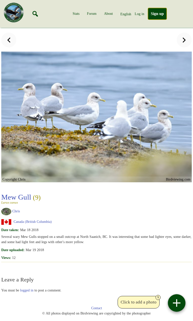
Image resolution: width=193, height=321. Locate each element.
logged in (26, 290)
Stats (76, 14)
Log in (139, 14)
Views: (6, 258)
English (125, 14)
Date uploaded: (13, 250)
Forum (91, 14)
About (108, 14)
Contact (96, 308)
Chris (16, 211)
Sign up (157, 14)
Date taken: (10, 230)
